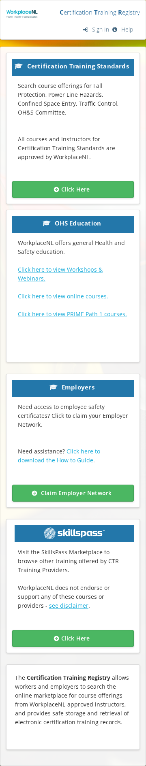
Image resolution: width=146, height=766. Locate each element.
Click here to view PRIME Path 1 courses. (72, 314)
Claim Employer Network (75, 493)
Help (126, 29)
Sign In (99, 29)
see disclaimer (68, 605)
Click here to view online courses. (63, 296)
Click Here (75, 189)
